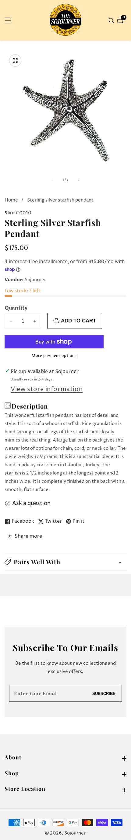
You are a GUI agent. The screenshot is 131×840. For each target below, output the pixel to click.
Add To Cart (78, 321)
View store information (47, 389)
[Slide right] (79, 180)
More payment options (54, 355)
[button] (65, 561)
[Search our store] (111, 20)
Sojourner (75, 833)
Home (11, 200)
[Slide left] (52, 180)
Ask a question (31, 503)
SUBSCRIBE (103, 693)
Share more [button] (28, 536)
